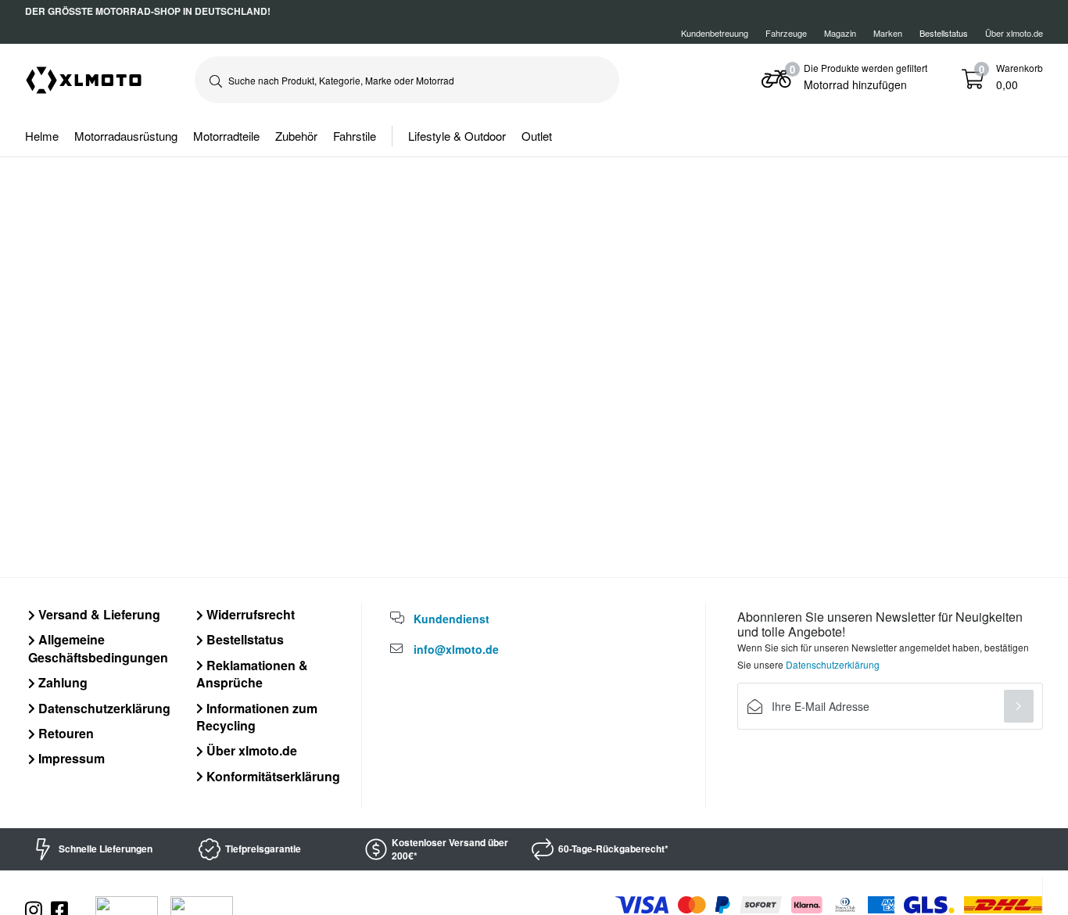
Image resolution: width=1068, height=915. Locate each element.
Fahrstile (354, 135)
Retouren (64, 733)
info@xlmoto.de (456, 649)
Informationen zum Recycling (256, 716)
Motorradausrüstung (125, 135)
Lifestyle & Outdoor (457, 135)
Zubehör (296, 135)
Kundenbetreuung (714, 33)
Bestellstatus (243, 639)
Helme (42, 135)
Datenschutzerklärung (102, 708)
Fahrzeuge (786, 33)
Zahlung (61, 682)
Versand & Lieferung (97, 614)
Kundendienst (451, 618)
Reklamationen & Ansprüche (252, 673)
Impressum (70, 758)
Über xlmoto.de (1014, 33)
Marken (887, 33)
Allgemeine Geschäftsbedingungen (98, 648)
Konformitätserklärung (271, 776)
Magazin (840, 33)
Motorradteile (226, 135)
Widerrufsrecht (249, 614)
